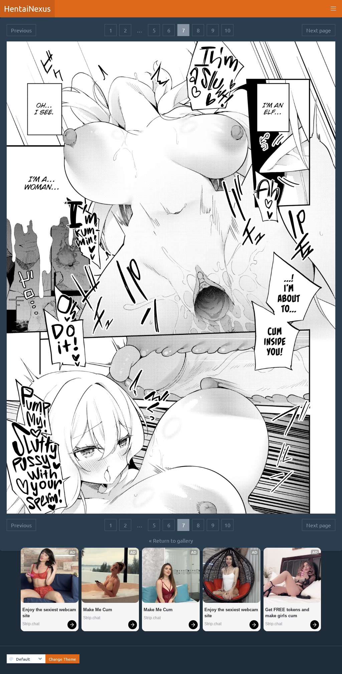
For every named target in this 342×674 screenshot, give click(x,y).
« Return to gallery (171, 540)
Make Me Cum (97, 609)
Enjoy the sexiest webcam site (49, 612)
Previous (21, 30)
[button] (333, 8)
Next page (318, 30)
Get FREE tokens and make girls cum (288, 612)
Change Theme (62, 659)
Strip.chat (30, 624)
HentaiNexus (27, 8)
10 (227, 30)
